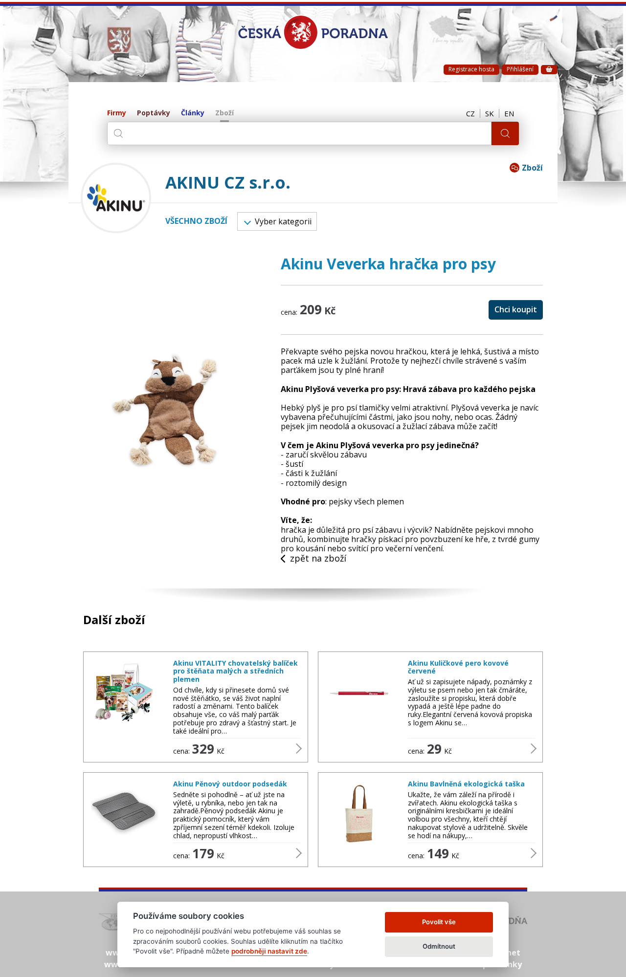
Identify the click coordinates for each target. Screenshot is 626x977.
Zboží (224, 113)
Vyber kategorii (283, 221)
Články (192, 113)
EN (509, 113)
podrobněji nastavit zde (269, 951)
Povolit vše (439, 922)
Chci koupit (515, 309)
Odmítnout (439, 946)
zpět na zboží (318, 558)
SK (489, 113)
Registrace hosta (471, 69)
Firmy (116, 113)
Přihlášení (520, 69)
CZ (470, 113)
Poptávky (153, 113)
